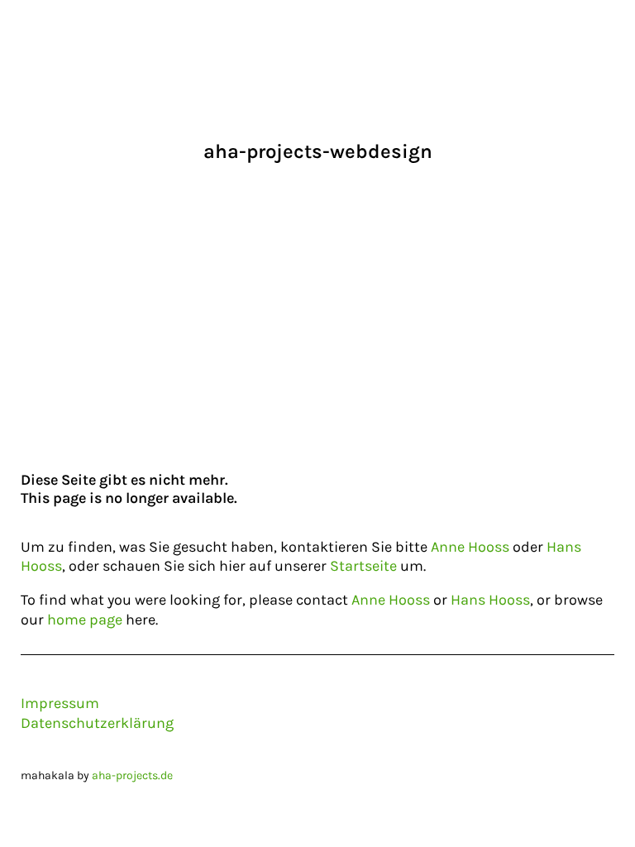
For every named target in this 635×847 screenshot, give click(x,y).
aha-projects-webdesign (317, 151)
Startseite (363, 566)
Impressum (60, 703)
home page (84, 619)
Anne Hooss (470, 547)
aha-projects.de (132, 775)
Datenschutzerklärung (97, 723)
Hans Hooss (490, 600)
